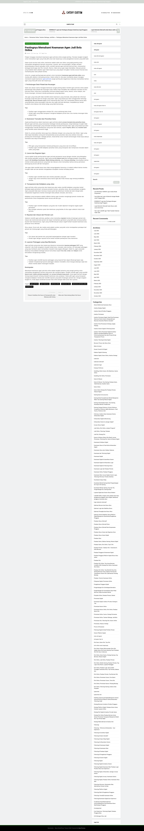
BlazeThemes (82, 828)
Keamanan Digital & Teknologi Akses (103, 465)
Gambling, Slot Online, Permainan (102, 376)
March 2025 (97, 280)
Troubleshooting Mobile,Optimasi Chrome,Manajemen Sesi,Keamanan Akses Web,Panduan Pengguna (105, 803)
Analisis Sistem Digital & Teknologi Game (104, 328)
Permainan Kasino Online (100, 606)
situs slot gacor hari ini (100, 105)
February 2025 (97, 283)
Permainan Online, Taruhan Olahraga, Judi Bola (36, 43)
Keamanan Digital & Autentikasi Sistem (104, 459)
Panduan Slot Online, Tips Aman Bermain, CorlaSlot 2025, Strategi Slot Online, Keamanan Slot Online (105, 565)
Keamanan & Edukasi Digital (101, 442)
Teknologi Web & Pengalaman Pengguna (104, 792)
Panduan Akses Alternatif (100, 521)
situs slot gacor (98, 68)
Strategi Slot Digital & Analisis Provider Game (105, 712)
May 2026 (96, 237)
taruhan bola (29, 286)
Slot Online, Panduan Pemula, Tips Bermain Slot (106, 674)
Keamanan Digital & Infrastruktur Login (103, 462)
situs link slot (97, 87)
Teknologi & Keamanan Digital (101, 745)
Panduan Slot (97, 560)
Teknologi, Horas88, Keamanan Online (103, 795)
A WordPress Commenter (100, 221)
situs (95, 80)
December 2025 (98, 252)
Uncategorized (97, 808)
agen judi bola (47, 79)
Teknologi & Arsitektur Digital (101, 732)
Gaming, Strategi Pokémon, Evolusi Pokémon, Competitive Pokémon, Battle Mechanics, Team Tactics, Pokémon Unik (106, 409)
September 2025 (98, 261)
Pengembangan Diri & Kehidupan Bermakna (105, 587)
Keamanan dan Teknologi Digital (102, 453)
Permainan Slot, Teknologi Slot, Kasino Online (105, 620)
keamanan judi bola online (80, 284)
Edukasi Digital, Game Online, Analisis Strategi (105, 355)
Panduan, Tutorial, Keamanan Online (103, 578)
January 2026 (97, 249)
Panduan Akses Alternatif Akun (102, 524)
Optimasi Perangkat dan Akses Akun (103, 511)
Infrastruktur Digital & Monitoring (102, 418)
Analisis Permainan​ (99, 314)
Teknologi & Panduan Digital (101, 751)
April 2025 (96, 277)
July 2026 (96, 230)
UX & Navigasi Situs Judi (100, 816)
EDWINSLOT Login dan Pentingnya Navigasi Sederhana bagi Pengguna (40, 30)
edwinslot (96, 358)
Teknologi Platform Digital (100, 789)
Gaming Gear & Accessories (101, 394)
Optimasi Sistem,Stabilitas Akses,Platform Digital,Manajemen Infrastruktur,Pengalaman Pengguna (105, 516)
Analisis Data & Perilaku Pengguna (102, 311)
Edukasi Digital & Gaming (100, 352)
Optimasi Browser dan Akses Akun (102, 505)
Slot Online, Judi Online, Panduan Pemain (104, 660)
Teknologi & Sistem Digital (100, 757)
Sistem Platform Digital (100, 633)
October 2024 (97, 296)
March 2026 (97, 243)
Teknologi (96, 725)
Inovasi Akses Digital (99, 425)
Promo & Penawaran (99, 627)
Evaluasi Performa (98, 368)
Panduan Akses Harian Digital (101, 535)
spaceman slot (97, 694)
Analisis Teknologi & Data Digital (102, 340)
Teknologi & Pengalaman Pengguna (103, 754)
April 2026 (96, 240)
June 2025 (96, 271)
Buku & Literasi (98, 346)
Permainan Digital (98, 598)
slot (95, 74)
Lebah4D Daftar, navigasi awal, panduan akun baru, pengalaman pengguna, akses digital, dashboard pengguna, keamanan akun (106, 497)
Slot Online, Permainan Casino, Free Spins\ (104, 677)
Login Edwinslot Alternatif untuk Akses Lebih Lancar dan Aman (94, 1)
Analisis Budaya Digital (100, 308)
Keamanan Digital (98, 456)
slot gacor (96, 99)
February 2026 (97, 246)
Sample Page (70, 24)
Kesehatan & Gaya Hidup (100, 480)
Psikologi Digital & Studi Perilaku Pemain (104, 630)
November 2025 (98, 255)
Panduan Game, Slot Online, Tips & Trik (103, 544)
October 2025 (97, 258)
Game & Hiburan (98, 379)
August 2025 (97, 265)
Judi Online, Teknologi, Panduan (102, 431)
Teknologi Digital (98, 760)
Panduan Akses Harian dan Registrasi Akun (105, 532)
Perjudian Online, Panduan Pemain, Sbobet (104, 595)
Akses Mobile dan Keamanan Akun (102, 305)
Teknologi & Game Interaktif (101, 736)
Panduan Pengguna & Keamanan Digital (104, 552)
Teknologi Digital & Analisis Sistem (103, 764)
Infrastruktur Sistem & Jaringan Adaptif (103, 422)
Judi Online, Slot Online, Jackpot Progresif (104, 428)
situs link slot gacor (99, 56)
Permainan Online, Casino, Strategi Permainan (105, 614)
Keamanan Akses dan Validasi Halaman (104, 450)
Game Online (97, 387)
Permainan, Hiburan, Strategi (101, 623)
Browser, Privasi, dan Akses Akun (102, 343)
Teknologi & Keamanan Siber (101, 748)
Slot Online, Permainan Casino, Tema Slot (104, 680)
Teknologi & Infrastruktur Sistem (102, 742)
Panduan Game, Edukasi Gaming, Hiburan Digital (106, 541)
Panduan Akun (97, 538)
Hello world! (112, 221)
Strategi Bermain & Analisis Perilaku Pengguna (105, 704)
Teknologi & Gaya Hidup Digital (102, 739)
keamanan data (66, 284)
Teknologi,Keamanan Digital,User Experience (105, 798)
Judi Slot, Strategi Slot (99, 434)
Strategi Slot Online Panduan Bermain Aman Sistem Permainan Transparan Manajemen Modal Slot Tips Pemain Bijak (106, 717)
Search (95, 179)
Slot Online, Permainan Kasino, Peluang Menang (106, 683)
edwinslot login (98, 365)
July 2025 (96, 268)
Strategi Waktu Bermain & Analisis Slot (103, 721)
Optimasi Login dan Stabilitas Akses (103, 508)
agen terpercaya (44, 284)
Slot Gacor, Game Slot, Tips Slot (102, 642)
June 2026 (96, 233)
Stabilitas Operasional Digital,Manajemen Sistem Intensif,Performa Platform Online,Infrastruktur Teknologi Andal (106, 699)
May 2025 (96, 274)
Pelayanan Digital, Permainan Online (103, 581)
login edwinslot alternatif (100, 502)
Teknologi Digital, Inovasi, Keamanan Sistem (105, 776)
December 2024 (98, 290)
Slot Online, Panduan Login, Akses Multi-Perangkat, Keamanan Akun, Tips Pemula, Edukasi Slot (106, 669)
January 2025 (97, 286)
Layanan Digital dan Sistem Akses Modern (104, 492)
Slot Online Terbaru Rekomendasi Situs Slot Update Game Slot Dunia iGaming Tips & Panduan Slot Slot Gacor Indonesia (106, 650)
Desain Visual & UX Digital (100, 349)
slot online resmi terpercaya (101, 645)
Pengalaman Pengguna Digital (101, 584)
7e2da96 (28, 53)
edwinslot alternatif (99, 361)
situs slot (96, 62)
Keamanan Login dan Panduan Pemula (103, 469)
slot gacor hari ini (98, 111)
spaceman (96, 161)
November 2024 (98, 293)
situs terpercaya (98, 136)
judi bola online (55, 284)
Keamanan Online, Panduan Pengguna (103, 472)
